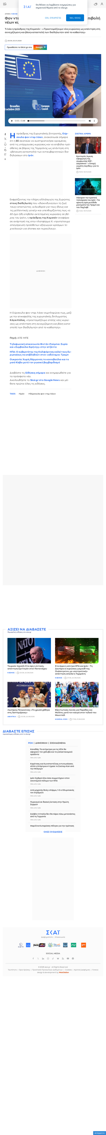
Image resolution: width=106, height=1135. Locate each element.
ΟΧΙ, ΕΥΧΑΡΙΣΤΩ (53, 17)
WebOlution (64, 972)
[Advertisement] (53, 606)
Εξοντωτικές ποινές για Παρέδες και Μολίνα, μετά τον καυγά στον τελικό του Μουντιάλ (75, 712)
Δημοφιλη (41, 743)
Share (5, 159)
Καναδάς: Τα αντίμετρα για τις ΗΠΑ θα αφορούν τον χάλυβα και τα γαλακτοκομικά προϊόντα (51, 751)
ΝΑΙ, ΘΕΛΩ (75, 17)
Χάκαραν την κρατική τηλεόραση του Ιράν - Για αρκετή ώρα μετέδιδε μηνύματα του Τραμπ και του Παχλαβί (88, 202)
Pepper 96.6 (65, 945)
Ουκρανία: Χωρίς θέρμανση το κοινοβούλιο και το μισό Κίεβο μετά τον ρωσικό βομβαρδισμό (39, 361)
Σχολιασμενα (58, 743)
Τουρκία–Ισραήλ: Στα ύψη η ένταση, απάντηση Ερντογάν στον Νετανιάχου (27, 667)
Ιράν (22, 394)
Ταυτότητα (12, 970)
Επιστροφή (99, 1117)
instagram (48, 958)
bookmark (5, 154)
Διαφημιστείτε (47, 937)
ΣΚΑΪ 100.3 (28, 945)
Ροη (30, 743)
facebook (5, 134)
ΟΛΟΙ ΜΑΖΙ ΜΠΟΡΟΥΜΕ (53, 946)
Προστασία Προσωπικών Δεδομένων (47, 970)
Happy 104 (84, 945)
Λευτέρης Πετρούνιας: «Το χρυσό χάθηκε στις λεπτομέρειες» (28, 711)
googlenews (73, 958)
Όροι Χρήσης (24, 970)
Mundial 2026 (61, 719)
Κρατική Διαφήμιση (82, 970)
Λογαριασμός (102, 4)
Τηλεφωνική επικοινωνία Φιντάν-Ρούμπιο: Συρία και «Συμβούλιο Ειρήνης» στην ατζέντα (38, 345)
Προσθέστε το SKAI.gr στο (25, 47)
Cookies (68, 970)
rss (63, 958)
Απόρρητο (100, 1133)
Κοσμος (14, 14)
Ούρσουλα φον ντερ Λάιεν (43, 394)
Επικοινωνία (60, 937)
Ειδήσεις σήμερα (35, 373)
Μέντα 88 (73, 945)
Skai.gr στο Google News (45, 380)
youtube (68, 958)
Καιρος (95, 4)
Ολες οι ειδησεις (53, 832)
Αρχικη (7, 14)
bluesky (58, 958)
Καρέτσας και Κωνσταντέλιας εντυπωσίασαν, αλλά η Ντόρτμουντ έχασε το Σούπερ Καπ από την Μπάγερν (52, 766)
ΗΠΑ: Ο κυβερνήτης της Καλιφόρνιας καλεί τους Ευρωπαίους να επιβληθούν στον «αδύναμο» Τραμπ (40, 353)
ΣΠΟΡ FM (39, 945)
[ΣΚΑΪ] (53, 932)
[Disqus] (53, 437)
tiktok (53, 958)
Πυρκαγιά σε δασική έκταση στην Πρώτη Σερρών (49, 803)
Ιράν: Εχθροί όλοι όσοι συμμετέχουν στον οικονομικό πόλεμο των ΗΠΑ (50, 779)
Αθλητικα (11, 716)
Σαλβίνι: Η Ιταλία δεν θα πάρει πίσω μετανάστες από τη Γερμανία (52, 815)
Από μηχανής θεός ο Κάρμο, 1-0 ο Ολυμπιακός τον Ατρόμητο (52, 791)
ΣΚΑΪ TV (20, 945)
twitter (5, 139)
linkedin (43, 958)
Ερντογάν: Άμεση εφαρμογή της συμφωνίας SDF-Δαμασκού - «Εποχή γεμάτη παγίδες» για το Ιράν (87, 162)
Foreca (95, 970)
